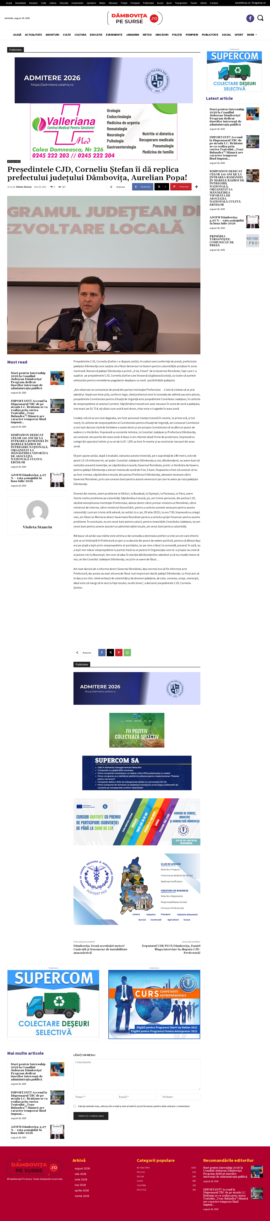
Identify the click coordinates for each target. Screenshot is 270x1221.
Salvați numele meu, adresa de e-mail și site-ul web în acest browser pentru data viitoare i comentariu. (134, 1106)
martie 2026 (82, 1195)
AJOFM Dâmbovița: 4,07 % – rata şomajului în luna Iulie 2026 (28, 478)
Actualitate (14, 161)
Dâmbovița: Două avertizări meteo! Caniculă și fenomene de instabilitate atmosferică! (100, 949)
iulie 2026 (80, 1173)
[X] (110, 652)
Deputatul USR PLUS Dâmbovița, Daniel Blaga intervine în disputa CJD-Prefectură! (171, 949)
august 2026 (82, 1168)
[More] (196, 186)
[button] (260, 17)
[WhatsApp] (127, 652)
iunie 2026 (81, 1179)
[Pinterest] (119, 652)
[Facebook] (250, 18)
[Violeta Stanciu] (37, 511)
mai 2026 (80, 1184)
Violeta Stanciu (23, 186)
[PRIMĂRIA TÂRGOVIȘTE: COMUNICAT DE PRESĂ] (252, 240)
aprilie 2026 (82, 1190)
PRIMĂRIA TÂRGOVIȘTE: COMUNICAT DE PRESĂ (222, 241)
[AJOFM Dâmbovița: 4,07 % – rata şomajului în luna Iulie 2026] (57, 480)
